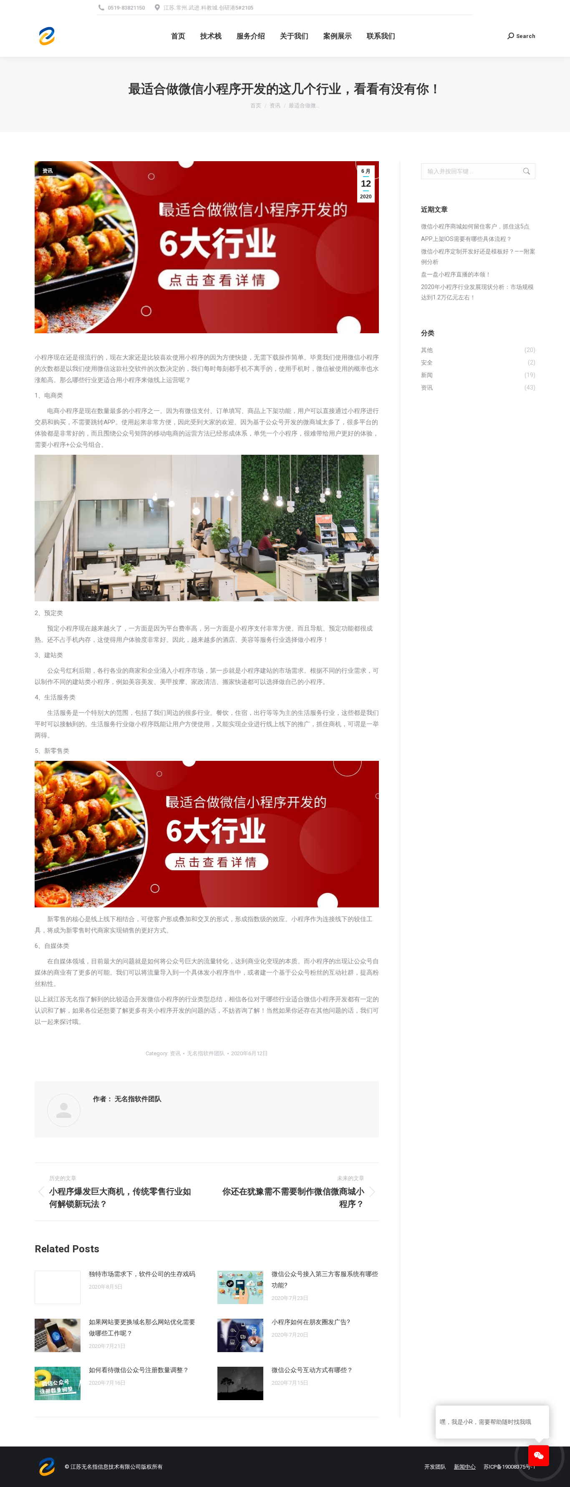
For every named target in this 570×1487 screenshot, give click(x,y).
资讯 (48, 171)
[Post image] (58, 1287)
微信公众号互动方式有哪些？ (312, 1370)
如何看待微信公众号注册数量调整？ (139, 1370)
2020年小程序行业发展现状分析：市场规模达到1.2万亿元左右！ (477, 292)
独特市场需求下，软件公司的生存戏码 (142, 1274)
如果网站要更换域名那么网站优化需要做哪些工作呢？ (142, 1327)
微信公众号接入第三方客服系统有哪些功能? (325, 1279)
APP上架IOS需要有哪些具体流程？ (466, 239)
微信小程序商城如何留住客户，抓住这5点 (475, 226)
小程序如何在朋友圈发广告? (311, 1322)
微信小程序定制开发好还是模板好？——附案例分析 (478, 256)
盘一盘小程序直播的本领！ (456, 274)
